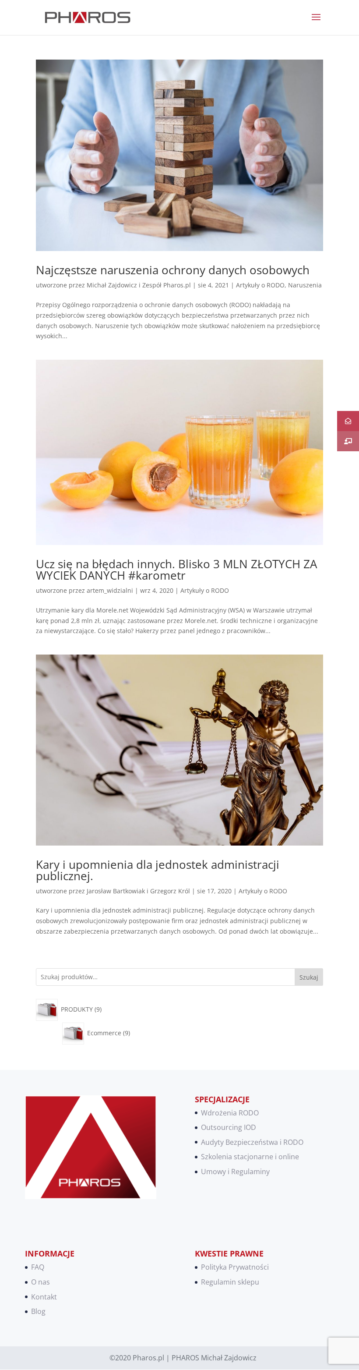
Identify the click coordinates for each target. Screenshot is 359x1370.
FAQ (37, 1267)
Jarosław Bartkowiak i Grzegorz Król (138, 891)
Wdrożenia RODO (230, 1113)
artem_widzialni (110, 590)
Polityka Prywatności (235, 1267)
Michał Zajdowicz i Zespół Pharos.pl (139, 285)
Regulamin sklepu (230, 1282)
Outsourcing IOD (228, 1127)
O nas (40, 1282)
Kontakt (44, 1297)
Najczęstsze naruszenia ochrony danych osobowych (173, 270)
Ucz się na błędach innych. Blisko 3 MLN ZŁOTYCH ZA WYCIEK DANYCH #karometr (176, 569)
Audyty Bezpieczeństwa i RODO (252, 1142)
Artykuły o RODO (260, 285)
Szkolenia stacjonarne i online (250, 1156)
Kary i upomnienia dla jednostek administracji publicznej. (157, 870)
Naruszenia (305, 285)
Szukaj (308, 977)
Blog (38, 1311)
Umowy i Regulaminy (235, 1171)
